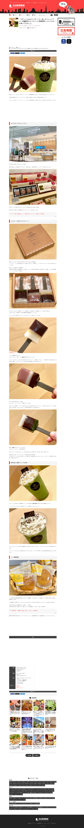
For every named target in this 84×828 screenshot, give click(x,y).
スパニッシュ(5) (35, 790)
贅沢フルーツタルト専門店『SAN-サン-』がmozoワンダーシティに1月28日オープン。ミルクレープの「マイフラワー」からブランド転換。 (38, 713)
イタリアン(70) (17, 790)
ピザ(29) (26, 790)
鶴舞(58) (51, 781)
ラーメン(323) (12, 790)
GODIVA (17, 685)
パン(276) (15, 794)
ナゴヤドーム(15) (12, 799)
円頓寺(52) (44, 781)
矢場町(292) (24, 781)
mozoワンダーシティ (19, 687)
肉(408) (53, 790)
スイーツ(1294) (20, 794)
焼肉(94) (21, 792)
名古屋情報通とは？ (40, 823)
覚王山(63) (14, 783)
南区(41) (27, 785)
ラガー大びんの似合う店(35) (22, 803)
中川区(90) (19, 785)
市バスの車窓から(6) (30, 803)
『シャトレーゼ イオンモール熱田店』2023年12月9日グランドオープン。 (50, 747)
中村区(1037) (27, 783)
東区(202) (35, 783)
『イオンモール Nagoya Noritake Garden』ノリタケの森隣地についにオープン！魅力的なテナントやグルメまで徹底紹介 (38, 731)
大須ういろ (18, 686)
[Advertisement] (33, 38)
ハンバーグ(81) (16, 792)
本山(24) (18, 783)
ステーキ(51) (12, 792)
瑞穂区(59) (15, 785)
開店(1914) (17, 807)
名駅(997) (11, 781)
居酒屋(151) (31, 792)
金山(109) (31, 781)
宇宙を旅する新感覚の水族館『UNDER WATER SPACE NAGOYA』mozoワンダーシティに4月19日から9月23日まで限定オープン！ (26, 731)
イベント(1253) (12, 807)
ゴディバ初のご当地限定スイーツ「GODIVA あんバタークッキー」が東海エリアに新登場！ (28, 213)
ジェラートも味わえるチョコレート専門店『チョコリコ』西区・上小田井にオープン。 (50, 730)
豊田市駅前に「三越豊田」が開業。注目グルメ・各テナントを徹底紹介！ (25, 610)
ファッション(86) (26, 807)
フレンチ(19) (30, 790)
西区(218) (44, 783)
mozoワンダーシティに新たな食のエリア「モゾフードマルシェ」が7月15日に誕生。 (15, 730)
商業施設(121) (41, 807)
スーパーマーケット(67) (52, 807)
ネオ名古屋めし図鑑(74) (13, 803)
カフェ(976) (50, 792)
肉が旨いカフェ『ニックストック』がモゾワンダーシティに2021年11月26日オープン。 (26, 712)
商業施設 (25, 25)
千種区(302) (40, 783)
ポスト (18, 53)
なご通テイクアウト (37, 25)
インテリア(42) (35, 807)
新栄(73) (47, 781)
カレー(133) (49, 790)
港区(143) (23, 785)
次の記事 (36, 755)
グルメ (20, 25)
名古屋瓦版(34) (37, 803)
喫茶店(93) (11, 794)
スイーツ (33, 25)
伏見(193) (35, 781)
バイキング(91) (45, 792)
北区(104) (47, 783)
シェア (13, 53)
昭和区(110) (52, 783)
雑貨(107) (31, 807)
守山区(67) (35, 785)
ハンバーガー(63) (26, 792)
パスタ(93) (22, 790)
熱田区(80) (11, 785)
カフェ (28, 25)
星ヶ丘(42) (22, 783)
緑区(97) (43, 785)
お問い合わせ (54, 823)
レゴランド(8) (23, 799)
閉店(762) (21, 807)
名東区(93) (31, 785)
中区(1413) (31, 783)
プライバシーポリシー (47, 823)
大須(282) (27, 781)
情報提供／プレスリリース (32, 823)
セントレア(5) (18, 799)
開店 (22, 25)
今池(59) (54, 781)
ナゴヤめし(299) (39, 792)
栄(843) (14, 781)
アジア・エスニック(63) (42, 790)
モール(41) (46, 807)
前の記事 (29, 755)
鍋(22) (35, 792)
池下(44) (11, 783)
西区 (30, 25)
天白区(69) (39, 785)
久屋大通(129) (19, 781)
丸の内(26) (39, 781)
